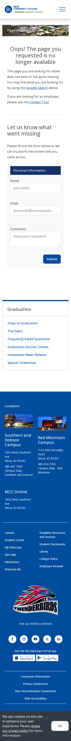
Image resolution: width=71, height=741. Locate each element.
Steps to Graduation (22, 323)
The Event (15, 331)
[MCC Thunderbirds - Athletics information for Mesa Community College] (35, 600)
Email (14, 203)
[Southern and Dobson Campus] (19, 422)
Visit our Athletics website (35, 624)
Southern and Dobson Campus (18, 439)
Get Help (10, 554)
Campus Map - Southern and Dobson (19, 473)
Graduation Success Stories (28, 347)
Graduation (19, 309)
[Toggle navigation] (62, 9)
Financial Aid (13, 569)
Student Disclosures (52, 544)
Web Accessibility (36, 698)
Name (14, 181)
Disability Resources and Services (52, 535)
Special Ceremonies (21, 363)
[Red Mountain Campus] (52, 425)
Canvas (9, 533)
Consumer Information (35, 676)
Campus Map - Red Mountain (50, 470)
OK (60, 726)
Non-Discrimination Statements (35, 691)
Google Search (37, 88)
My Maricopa (13, 547)
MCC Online (16, 491)
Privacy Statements (35, 684)
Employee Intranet (51, 566)
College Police (48, 559)
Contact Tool (39, 102)
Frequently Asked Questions (28, 339)
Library (43, 551)
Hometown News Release (26, 355)
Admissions (12, 562)
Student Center (14, 540)
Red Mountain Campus (51, 440)
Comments (18, 229)
